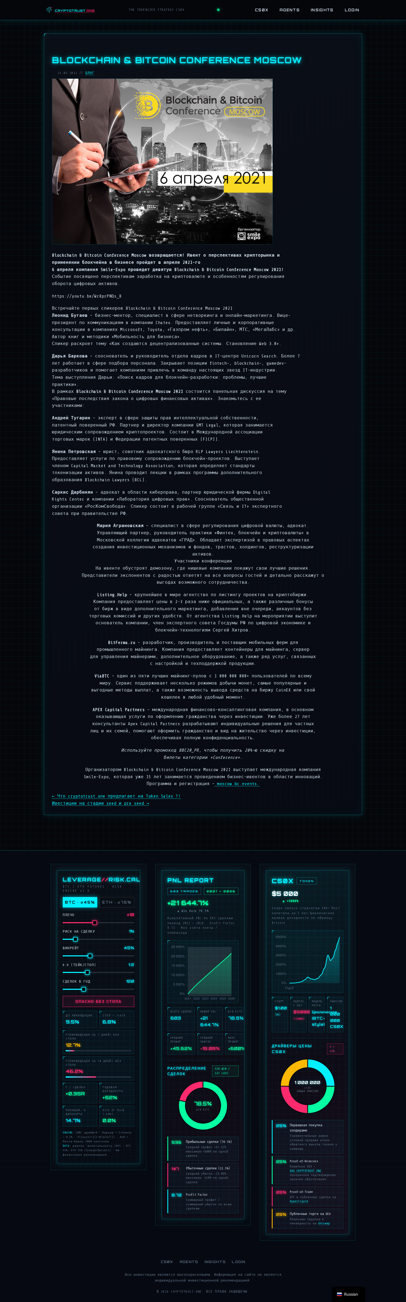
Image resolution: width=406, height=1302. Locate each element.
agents (290, 10)
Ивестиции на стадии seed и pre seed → (100, 803)
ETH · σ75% (116, 902)
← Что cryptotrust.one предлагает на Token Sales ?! (116, 796)
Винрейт (71, 948)
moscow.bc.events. (237, 783)
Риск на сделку (79, 931)
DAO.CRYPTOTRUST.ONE (305, 1171)
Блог (89, 73)
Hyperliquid (299, 1201)
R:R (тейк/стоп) (79, 965)
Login (352, 10)
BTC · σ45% (80, 902)
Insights (322, 10)
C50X (261, 10)
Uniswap (324, 1223)
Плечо (69, 915)
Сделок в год (76, 981)
